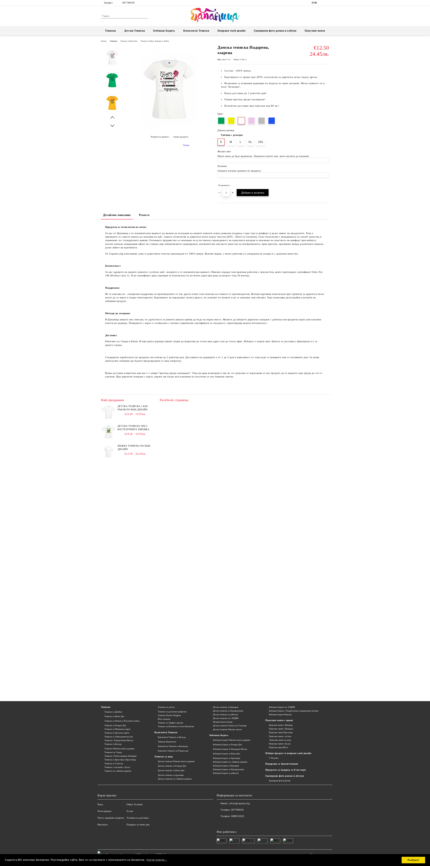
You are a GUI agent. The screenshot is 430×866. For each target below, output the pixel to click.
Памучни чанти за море (280, 740)
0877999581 (128, 3)
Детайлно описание (117, 215)
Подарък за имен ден (138, 824)
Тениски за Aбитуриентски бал (118, 737)
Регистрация (104, 811)
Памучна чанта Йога (278, 747)
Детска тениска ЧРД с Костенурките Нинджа (133, 428)
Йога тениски (164, 719)
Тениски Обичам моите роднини (119, 748)
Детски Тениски (134, 30)
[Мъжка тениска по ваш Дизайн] (108, 451)
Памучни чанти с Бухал (280, 744)
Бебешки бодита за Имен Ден (226, 754)
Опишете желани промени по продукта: (240, 171)
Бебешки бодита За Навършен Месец (230, 749)
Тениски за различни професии (172, 712)
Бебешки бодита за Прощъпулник (228, 769)
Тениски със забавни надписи (117, 771)
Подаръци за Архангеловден (281, 764)
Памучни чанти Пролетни (281, 732)
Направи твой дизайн (231, 30)
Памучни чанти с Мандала (281, 729)
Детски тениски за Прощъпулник (228, 711)
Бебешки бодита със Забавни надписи (230, 762)
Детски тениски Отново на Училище (229, 725)
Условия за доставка (137, 818)
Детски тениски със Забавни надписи (175, 779)
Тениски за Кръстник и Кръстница (120, 760)
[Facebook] (322, 3)
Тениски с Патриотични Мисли (118, 740)
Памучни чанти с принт (279, 720)
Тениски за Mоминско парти (117, 729)
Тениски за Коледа (112, 744)
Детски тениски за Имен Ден (171, 770)
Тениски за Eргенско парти (116, 733)
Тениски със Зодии (113, 752)
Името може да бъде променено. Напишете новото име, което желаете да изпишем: (264, 156)
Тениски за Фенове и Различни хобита (122, 721)
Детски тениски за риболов (225, 714)
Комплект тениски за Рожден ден (173, 751)
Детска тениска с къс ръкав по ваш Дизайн (133, 408)
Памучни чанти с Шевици (281, 725)
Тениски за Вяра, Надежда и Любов (155, 41)
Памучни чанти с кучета (280, 736)
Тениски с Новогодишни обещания (120, 756)
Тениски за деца (163, 756)
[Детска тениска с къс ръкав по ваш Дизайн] (108, 412)
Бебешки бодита (218, 735)
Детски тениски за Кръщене (226, 707)
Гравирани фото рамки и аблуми (284, 776)
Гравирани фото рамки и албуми (275, 30)
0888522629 (237, 816)
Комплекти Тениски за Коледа (172, 737)
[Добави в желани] (326, 185)
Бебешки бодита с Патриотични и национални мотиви (293, 711)
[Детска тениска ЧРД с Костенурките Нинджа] (108, 432)
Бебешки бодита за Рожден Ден (227, 744)
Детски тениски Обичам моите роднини (176, 761)
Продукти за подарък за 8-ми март (285, 770)
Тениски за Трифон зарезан (170, 723)
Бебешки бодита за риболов (226, 773)
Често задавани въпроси (111, 818)
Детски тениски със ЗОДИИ (226, 718)
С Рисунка (273, 758)
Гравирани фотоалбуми (279, 781)
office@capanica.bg (239, 803)
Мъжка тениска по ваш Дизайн (134, 447)
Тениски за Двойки (113, 712)
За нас (129, 811)
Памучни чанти (315, 30)
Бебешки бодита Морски (280, 714)
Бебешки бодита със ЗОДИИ (282, 707)
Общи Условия (134, 804)
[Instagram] (327, 3)
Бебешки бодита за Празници (226, 758)
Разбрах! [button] (413, 860)
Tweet (186, 145)
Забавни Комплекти (167, 742)
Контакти (103, 824)
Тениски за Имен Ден (128, 41)
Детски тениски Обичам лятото (227, 729)
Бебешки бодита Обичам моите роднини (231, 740)
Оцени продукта (180, 137)
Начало (103, 41)
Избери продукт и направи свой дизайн (288, 753)
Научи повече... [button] (156, 859)
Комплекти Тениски (196, 30)
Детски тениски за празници (171, 775)
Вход (100, 804)
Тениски (110, 30)
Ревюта (144, 215)
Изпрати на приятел (160, 137)
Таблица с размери (232, 135)
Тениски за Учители (113, 763)
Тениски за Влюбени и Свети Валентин (176, 726)
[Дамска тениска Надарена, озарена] (169, 129)
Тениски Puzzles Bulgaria (169, 715)
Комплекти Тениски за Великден (173, 746)
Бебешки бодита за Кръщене (226, 766)
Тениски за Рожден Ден (115, 725)
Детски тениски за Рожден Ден (172, 766)
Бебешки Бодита (164, 30)
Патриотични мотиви (222, 722)
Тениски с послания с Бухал (117, 767)
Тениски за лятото (166, 707)
